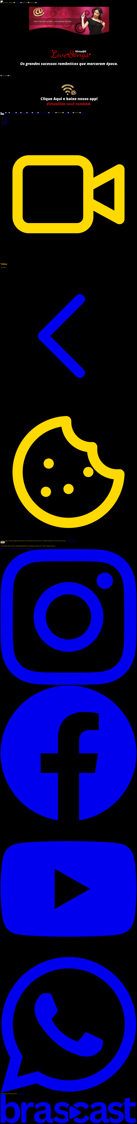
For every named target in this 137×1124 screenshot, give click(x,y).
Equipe (4, 119)
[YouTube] (68, 956)
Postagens (5, 120)
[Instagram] (68, 684)
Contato (5, 118)
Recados (5, 123)
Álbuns (4, 117)
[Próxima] (2, 1)
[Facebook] (68, 820)
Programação (6, 122)
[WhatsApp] (68, 1092)
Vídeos (4, 124)
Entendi (2, 542)
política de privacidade (71, 540)
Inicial (4, 116)
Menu (2, 114)
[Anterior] (1, 1)
